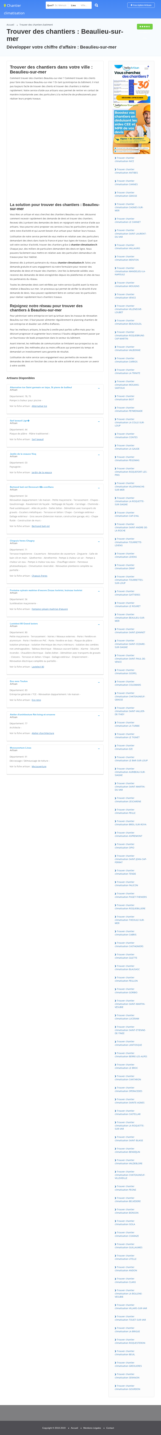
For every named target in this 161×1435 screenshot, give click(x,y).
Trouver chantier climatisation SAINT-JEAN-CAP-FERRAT (131, 859)
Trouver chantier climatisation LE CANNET (128, 220)
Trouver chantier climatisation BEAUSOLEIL (128, 322)
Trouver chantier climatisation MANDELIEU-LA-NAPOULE (130, 271)
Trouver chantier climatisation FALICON (126, 883)
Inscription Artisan (142, 5)
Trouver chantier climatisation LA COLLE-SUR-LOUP (129, 422)
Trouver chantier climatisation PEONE (125, 1188)
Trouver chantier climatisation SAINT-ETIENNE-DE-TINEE (130, 1030)
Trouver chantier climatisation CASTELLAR (128, 1112)
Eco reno (36, 699)
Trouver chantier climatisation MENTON (127, 258)
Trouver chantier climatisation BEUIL (125, 1353)
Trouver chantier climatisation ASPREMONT (128, 834)
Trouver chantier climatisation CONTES (126, 435)
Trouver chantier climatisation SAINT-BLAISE (129, 1138)
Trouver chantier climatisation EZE (124, 747)
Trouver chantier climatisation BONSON (127, 1211)
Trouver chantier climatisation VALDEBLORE (128, 1162)
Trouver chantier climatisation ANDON (126, 1269)
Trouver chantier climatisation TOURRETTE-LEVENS (128, 542)
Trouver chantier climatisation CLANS (125, 1280)
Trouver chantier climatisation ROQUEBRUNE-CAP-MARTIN (130, 335)
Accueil (10, 24)
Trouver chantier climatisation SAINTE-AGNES (129, 1101)
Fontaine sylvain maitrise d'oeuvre (50, 609)
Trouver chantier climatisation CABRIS (125, 933)
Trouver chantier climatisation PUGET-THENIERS (131, 895)
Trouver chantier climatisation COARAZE (127, 1234)
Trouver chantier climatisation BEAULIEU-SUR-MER (130, 617)
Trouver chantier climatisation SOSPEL (126, 671)
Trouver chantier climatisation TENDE (125, 872)
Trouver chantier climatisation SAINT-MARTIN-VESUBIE (130, 1004)
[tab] (55, 388)
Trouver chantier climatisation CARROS (126, 360)
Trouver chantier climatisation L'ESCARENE (128, 799)
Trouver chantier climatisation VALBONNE (128, 348)
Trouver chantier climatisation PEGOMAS (127, 458)
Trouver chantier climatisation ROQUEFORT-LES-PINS (131, 471)
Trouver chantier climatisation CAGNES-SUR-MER (129, 207)
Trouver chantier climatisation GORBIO (126, 990)
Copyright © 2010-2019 (54, 1428)
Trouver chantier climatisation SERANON (127, 1376)
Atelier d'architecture (43, 733)
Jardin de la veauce (42, 472)
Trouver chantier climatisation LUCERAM (127, 1017)
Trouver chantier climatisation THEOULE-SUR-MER (129, 920)
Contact (110, 1428)
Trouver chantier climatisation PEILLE (125, 811)
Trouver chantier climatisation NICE (124, 159)
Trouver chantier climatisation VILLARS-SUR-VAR (131, 1306)
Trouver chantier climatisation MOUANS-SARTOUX (127, 384)
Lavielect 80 (38, 666)
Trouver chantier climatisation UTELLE (125, 1257)
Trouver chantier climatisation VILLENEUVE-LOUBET (128, 309)
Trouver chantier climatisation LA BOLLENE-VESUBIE (128, 1293)
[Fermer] (148, 1390)
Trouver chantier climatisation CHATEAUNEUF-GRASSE (130, 696)
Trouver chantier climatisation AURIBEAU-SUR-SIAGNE (130, 772)
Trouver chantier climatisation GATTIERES (127, 593)
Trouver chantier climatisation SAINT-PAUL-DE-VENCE (130, 658)
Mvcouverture (39, 766)
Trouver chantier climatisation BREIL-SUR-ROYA (130, 823)
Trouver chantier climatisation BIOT (124, 398)
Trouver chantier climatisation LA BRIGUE (127, 1329)
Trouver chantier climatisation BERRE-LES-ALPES (131, 1055)
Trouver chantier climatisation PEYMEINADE (129, 409)
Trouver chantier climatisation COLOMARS (128, 683)
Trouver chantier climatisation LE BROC (126, 1066)
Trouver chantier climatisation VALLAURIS (127, 246)
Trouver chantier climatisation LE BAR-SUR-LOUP (131, 759)
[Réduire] (142, 1390)
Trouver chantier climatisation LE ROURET (128, 604)
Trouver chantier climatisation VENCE (125, 296)
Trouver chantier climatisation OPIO (124, 846)
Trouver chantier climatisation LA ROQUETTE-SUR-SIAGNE (129, 501)
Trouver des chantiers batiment (36, 24)
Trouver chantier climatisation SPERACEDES (128, 1089)
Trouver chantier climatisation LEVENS (126, 555)
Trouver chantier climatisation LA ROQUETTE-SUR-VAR (129, 1125)
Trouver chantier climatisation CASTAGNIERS (129, 944)
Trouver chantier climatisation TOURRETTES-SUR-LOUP (129, 579)
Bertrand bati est (41, 526)
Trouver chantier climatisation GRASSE (126, 194)
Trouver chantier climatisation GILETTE (126, 956)
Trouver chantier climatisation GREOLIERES (128, 1364)
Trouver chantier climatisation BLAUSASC (127, 967)
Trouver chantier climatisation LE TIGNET (127, 735)
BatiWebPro (131, 1419)
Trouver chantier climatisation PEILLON (126, 979)
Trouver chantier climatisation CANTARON (128, 1078)
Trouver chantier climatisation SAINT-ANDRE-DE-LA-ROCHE (131, 527)
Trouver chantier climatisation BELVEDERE (128, 1199)
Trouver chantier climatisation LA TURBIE (127, 724)
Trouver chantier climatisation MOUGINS (127, 284)
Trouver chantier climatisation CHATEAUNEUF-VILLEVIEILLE (130, 1175)
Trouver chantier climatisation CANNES (126, 182)
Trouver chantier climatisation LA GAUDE (127, 447)
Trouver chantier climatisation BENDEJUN (127, 1150)
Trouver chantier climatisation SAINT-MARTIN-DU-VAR (130, 786)
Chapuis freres (39, 575)
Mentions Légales (92, 1428)
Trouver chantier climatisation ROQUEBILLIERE (130, 907)
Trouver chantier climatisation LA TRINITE (127, 371)
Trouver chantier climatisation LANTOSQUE (128, 1043)
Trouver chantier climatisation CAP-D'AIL (127, 514)
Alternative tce (39, 406)
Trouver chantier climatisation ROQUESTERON (130, 1341)
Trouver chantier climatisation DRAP (125, 567)
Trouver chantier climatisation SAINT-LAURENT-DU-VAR (131, 233)
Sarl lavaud (38, 439)
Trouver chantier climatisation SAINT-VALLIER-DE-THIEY (130, 711)
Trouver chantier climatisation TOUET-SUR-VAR (130, 1318)
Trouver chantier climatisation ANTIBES (126, 171)
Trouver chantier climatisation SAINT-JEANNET (130, 631)
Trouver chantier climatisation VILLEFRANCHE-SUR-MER (130, 486)
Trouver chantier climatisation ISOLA (125, 1222)
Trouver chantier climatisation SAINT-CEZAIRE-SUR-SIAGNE (130, 643)
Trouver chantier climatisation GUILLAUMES (128, 1246)
